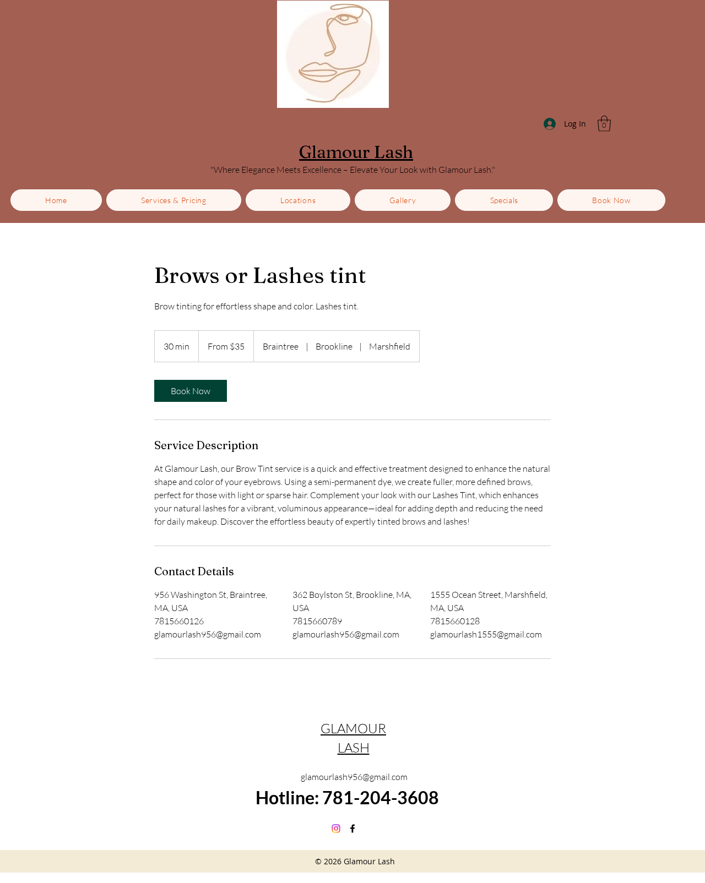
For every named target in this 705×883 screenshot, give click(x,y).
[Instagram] (335, 828)
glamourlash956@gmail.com (354, 776)
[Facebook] (352, 828)
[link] (190, 391)
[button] (604, 124)
